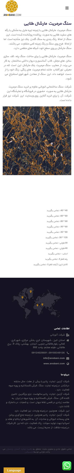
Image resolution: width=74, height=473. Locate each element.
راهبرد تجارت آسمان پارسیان (19, 449)
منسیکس (28, 452)
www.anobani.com (54, 363)
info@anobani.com (54, 358)
